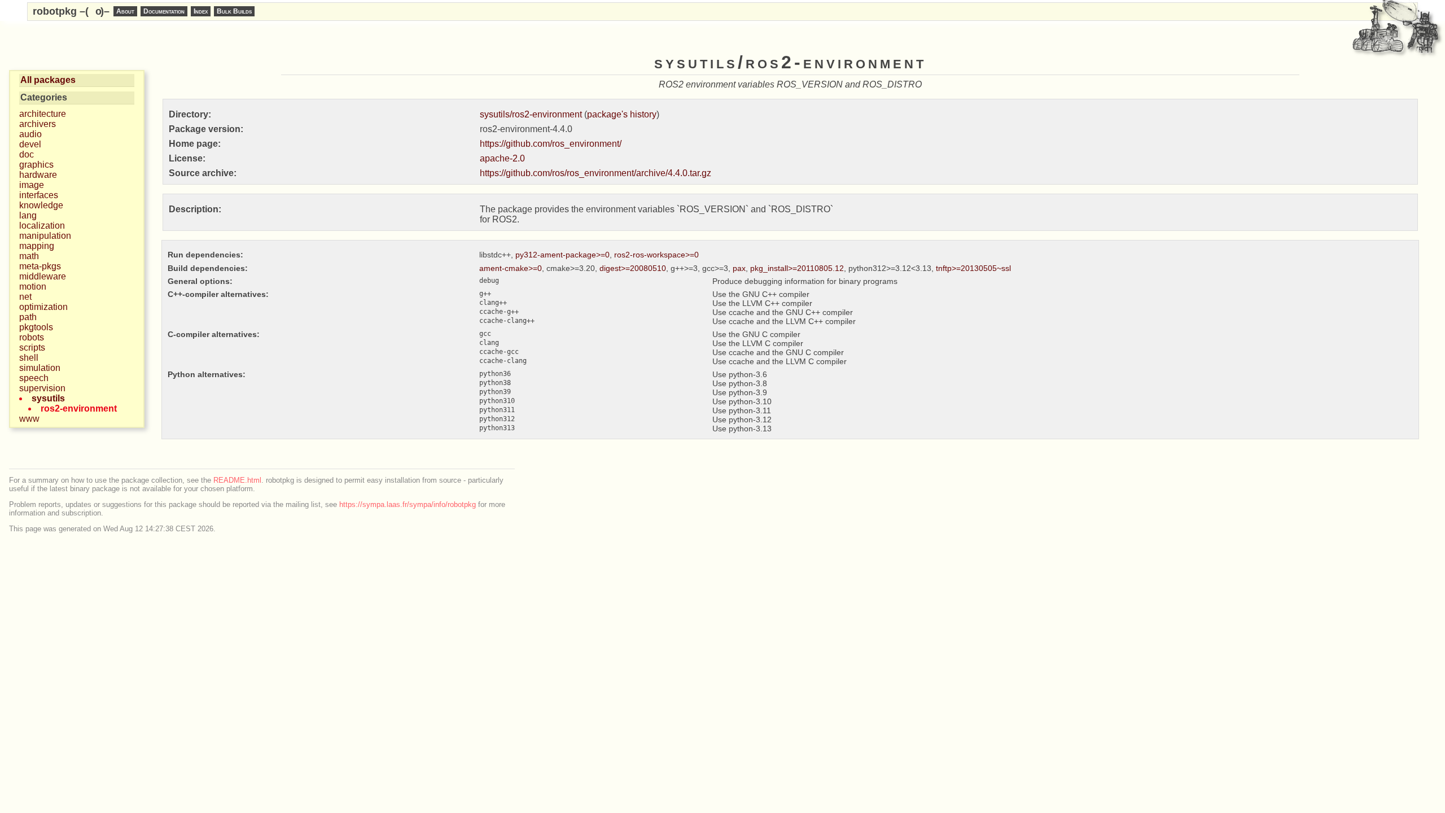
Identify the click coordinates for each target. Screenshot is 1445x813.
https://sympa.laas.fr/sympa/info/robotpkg (407, 504)
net (25, 296)
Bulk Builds (234, 11)
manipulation (45, 236)
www (29, 418)
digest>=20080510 (632, 268)
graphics (36, 164)
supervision (42, 388)
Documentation (164, 11)
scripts (32, 347)
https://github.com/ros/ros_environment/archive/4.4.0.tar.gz (595, 173)
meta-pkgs (40, 266)
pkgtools (36, 327)
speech (34, 378)
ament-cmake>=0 (510, 268)
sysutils (48, 398)
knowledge (41, 205)
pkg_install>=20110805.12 (797, 268)
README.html (237, 480)
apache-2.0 (502, 158)
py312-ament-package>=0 (562, 254)
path (28, 317)
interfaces (38, 195)
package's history (621, 114)
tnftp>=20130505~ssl (973, 268)
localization (42, 225)
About (125, 11)
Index (201, 11)
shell (28, 357)
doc (26, 154)
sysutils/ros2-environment (531, 114)
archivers (37, 124)
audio (30, 134)
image (31, 185)
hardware (38, 175)
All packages (48, 80)
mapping (36, 246)
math (29, 256)
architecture (42, 114)
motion (32, 286)
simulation (39, 368)
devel (30, 144)
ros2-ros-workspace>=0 (656, 254)
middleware (42, 276)
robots (31, 337)
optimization (43, 307)
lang (28, 215)
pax (739, 268)
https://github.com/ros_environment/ (550, 143)
